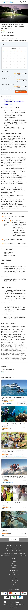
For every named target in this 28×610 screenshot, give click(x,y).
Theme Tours (14, 584)
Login (2, 372)
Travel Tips (14, 586)
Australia (10, 38)
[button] (14, 263)
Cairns (15, 38)
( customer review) (12, 35)
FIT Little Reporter (14, 580)
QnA (14, 572)
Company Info (14, 565)
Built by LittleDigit (14, 607)
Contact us (14, 563)
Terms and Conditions (14, 574)
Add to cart (21, 92)
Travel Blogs (14, 582)
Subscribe (14, 539)
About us (14, 561)
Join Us (14, 567)
